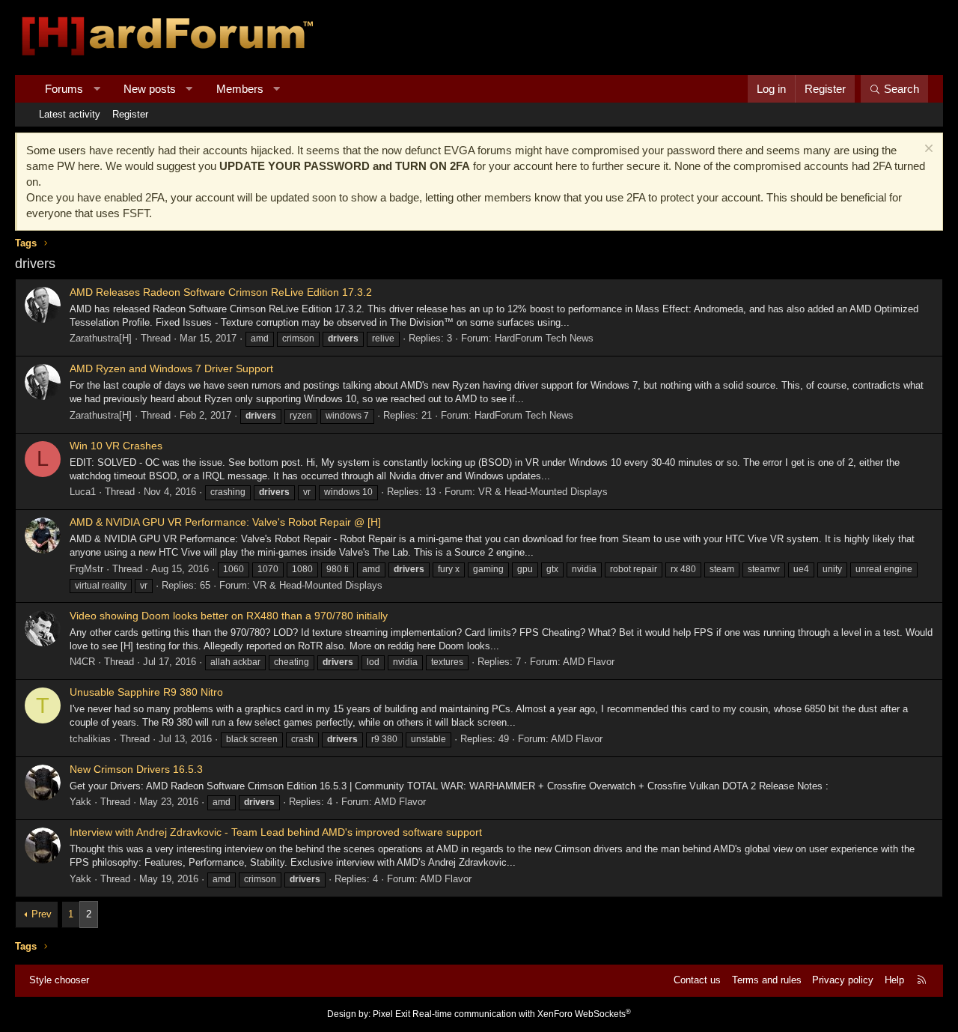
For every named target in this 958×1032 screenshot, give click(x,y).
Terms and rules (767, 980)
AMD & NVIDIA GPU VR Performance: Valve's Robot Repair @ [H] (225, 522)
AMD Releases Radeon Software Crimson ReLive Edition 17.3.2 (221, 292)
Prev (41, 914)
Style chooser (59, 980)
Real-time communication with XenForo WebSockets (521, 1014)
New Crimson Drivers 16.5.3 (136, 769)
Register (130, 114)
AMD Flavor (588, 661)
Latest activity (69, 114)
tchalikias (90, 738)
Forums (64, 88)
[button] (97, 89)
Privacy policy (842, 980)
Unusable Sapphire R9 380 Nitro (146, 692)
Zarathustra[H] (101, 338)
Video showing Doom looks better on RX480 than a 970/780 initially (229, 616)
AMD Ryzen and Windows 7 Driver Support (171, 368)
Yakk (80, 801)
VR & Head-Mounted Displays (543, 491)
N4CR (82, 661)
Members (239, 88)
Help (894, 980)
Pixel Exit (391, 1014)
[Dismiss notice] (927, 150)
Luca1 (83, 491)
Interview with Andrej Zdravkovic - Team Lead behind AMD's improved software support (276, 832)
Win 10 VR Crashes (116, 446)
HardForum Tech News (544, 338)
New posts (149, 88)
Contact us (697, 980)
